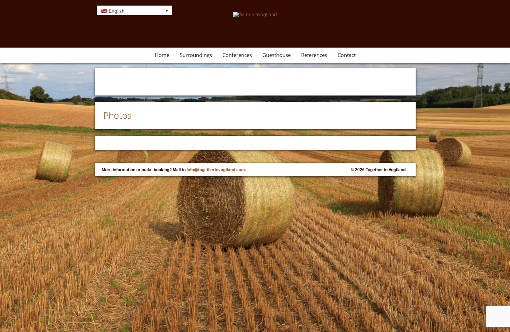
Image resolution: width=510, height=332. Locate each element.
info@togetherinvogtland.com (216, 169)
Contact (347, 54)
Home (162, 54)
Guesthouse (276, 54)
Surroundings (196, 54)
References (314, 54)
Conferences (237, 54)
